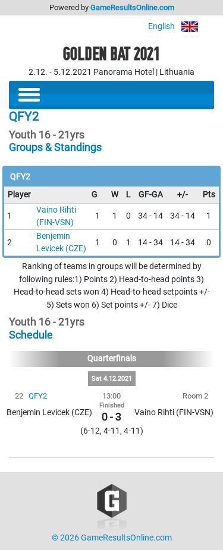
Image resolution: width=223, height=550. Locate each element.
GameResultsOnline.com (132, 7)
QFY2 (38, 395)
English (162, 26)
